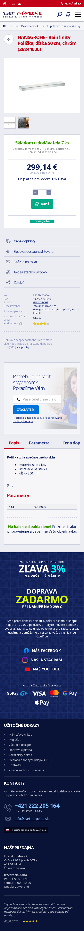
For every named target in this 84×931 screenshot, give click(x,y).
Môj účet (15, 739)
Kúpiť (45, 204)
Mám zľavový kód (20, 734)
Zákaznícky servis (20, 755)
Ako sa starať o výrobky (30, 272)
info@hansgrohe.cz (44, 306)
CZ (13, 3)
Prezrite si (60, 526)
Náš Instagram (46, 659)
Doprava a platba (20, 750)
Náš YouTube (46, 669)
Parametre (41, 443)
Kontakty (15, 765)
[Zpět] (9, 39)
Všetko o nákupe (20, 745)
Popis (14, 443)
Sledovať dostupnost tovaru (34, 251)
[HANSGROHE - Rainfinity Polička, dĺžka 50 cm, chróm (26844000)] (42, 85)
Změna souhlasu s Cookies (26, 770)
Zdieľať (18, 282)
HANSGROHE (40, 302)
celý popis (22, 347)
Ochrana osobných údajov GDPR (30, 760)
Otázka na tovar (25, 261)
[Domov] (6, 3)
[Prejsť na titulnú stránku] (22, 14)
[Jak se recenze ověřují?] (20, 323)
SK (19, 3)
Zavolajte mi (26, 410)
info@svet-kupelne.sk (32, 818)
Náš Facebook (46, 650)
